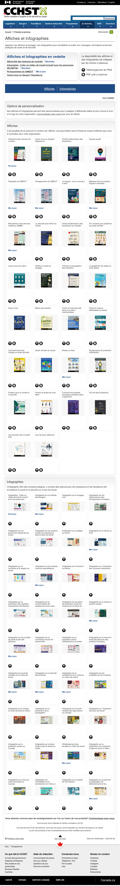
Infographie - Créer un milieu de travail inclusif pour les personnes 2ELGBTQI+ (40, 67)
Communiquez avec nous (49, 113)
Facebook (94, 858)
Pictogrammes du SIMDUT (20, 71)
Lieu (63, 866)
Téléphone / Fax (68, 860)
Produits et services (22, 32)
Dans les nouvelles (41, 866)
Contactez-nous (70, 854)
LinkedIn (93, 866)
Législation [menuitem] (10, 23)
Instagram (94, 863)
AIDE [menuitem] (99, 23)
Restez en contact (100, 854)
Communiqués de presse (43, 858)
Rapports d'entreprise (14, 860)
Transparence (16, 846)
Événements (95, 872)
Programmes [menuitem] (72, 23)
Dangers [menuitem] (23, 23)
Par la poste (67, 863)
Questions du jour (40, 863)
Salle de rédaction (43, 854)
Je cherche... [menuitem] (87, 23)
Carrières (9, 872)
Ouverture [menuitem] (110, 23)
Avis (7, 846)
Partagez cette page (15, 838)
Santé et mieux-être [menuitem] (53, 23)
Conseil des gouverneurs (15, 858)
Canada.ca (108, 880)
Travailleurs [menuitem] (36, 23)
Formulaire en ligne (70, 858)
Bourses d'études (12, 869)
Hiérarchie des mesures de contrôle (25, 61)
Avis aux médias (40, 860)
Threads (93, 860)
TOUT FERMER (108, 98)
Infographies (68, 88)
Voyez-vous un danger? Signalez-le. (25, 75)
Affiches (49, 88)
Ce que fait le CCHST (16, 854)
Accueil (8, 32)
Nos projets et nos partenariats (12, 865)
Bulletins (94, 869)
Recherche (109, 18)
